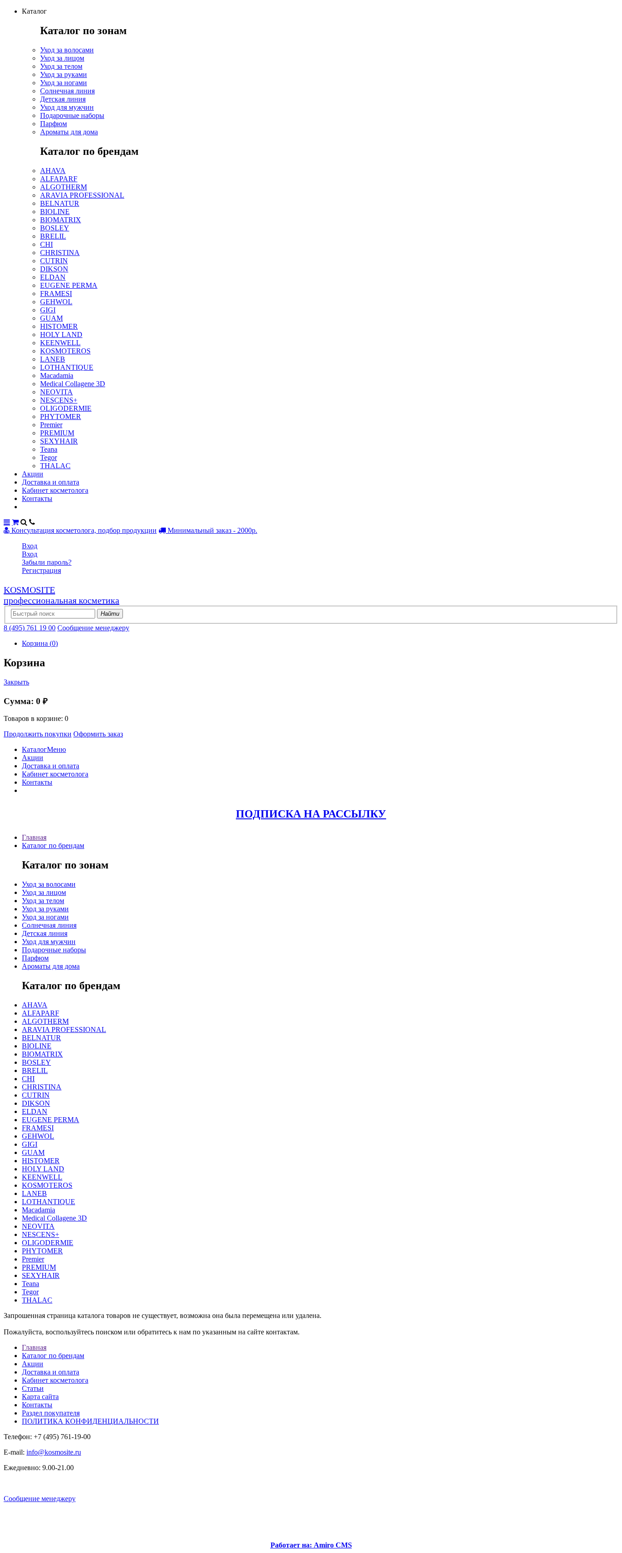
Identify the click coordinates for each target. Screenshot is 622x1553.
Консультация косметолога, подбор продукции (83, 530)
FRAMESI (56, 293)
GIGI (48, 310)
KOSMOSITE (61, 595)
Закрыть (16, 682)
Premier (51, 425)
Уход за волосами (67, 50)
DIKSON (54, 269)
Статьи (33, 1388)
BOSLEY (54, 228)
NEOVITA (56, 392)
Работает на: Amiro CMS (311, 1545)
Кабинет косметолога (55, 490)
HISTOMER (59, 326)
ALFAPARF (58, 179)
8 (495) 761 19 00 (30, 628)
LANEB (52, 359)
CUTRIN (54, 261)
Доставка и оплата (50, 482)
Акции (32, 474)
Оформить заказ (98, 734)
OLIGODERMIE (66, 408)
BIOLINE (55, 211)
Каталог (34, 749)
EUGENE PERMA (68, 285)
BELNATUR (59, 203)
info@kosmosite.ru (53, 1452)
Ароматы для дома (69, 132)
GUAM (51, 318)
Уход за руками (63, 74)
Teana (48, 449)
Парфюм (53, 124)
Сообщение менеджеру (93, 628)
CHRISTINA (60, 252)
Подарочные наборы (72, 115)
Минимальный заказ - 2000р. (211, 530)
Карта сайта (40, 1396)
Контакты (37, 498)
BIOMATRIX (60, 220)
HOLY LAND (61, 334)
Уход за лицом (62, 58)
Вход (29, 546)
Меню (56, 749)
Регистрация (41, 570)
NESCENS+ (58, 400)
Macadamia (56, 375)
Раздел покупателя (51, 1413)
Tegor (48, 457)
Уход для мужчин (67, 107)
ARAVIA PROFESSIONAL (82, 195)
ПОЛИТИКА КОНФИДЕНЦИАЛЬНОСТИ (90, 1421)
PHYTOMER (60, 416)
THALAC (55, 466)
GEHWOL (56, 302)
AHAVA (53, 170)
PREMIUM (57, 433)
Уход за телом (61, 66)
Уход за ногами (63, 83)
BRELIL (53, 236)
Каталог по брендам (53, 845)
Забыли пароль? (46, 562)
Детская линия (63, 99)
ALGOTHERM (63, 187)
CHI (46, 244)
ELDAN (53, 277)
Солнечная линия (67, 91)
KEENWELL (60, 343)
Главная (34, 837)
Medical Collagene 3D (72, 384)
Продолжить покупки (37, 734)
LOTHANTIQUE (66, 367)
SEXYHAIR (59, 441)
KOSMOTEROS (65, 351)
